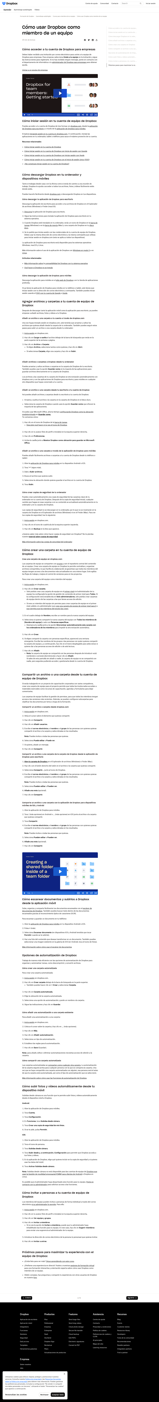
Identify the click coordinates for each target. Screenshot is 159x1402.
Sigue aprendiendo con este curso (60, 1261)
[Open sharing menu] (91, 115)
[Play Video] (24, 115)
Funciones (24, 1330)
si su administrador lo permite (44, 1204)
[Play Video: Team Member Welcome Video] (60, 93)
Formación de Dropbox (27, 16)
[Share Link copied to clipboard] (96, 40)
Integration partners (124, 1349)
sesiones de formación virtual (82, 1265)
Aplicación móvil (26, 1323)
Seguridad (24, 1338)
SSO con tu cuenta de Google (48, 293)
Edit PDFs (72, 1338)
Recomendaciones (124, 1341)
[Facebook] (85, 40)
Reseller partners (123, 1345)
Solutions (23, 1334)
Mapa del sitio (98, 1344)
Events (119, 1323)
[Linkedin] (92, 40)
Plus (45, 1319)
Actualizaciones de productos (55, 1352)
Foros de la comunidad (125, 1338)
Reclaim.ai (48, 1345)
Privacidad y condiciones (102, 1327)
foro (35, 1277)
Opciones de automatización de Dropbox (123, 53)
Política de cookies (100, 1330)
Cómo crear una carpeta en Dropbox (121, 45)
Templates (24, 1345)
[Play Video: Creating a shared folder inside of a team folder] (60, 871)
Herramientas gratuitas (28, 1349)
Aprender (7, 10)
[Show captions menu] (78, 115)
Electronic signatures (76, 1341)
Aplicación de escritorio (28, 1319)
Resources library (123, 1330)
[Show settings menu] (87, 115)
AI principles (97, 1340)
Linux (24, 253)
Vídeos (37, 10)
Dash (46, 1334)
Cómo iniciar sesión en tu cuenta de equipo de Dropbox (128, 32)
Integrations (24, 1327)
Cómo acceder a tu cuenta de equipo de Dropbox (126, 28)
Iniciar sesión (151, 3)
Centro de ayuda (91, 3)
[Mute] (83, 115)
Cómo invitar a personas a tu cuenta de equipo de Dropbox (130, 61)
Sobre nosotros (25, 1364)
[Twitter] (89, 40)
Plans (46, 1349)
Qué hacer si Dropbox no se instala (38, 268)
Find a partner (122, 1352)
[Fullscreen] (96, 115)
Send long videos (75, 1323)
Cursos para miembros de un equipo (64, 16)
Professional (48, 1323)
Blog (119, 1319)
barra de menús (51, 225)
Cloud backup (74, 1334)
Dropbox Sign (49, 1341)
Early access (24, 1341)
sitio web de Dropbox (64, 280)
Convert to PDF (74, 1345)
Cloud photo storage (76, 1327)
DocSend (47, 1338)
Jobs (21, 1368)
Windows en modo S (81, 250)
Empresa (47, 1327)
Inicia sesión (29, 978)
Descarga (28, 212)
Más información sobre (33, 263)
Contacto (114, 3)
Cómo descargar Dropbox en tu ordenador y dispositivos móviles (131, 36)
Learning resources (100, 1347)
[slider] (53, 115)
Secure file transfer (76, 1330)
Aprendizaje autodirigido (23, 10)
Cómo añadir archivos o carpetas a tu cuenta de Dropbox (129, 40)
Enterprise (48, 1330)
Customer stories (123, 1327)
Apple (64, 293)
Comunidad (104, 3)
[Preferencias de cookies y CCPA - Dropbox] (35, 1385)
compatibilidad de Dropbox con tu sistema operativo (66, 263)
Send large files (74, 1319)
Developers (121, 1334)
